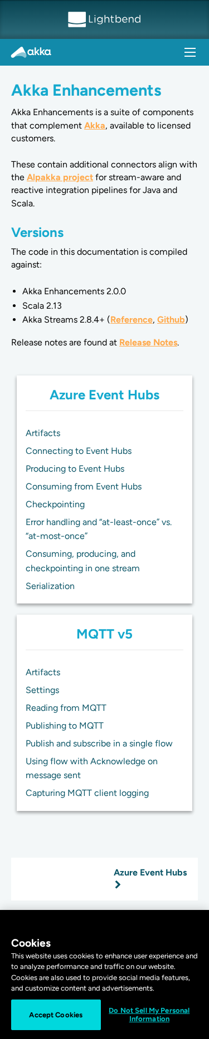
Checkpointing (55, 504)
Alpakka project (60, 177)
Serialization (50, 586)
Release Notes (148, 342)
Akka (94, 125)
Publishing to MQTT (65, 725)
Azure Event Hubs (104, 395)
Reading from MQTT (66, 707)
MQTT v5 (104, 634)
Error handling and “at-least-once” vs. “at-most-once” (99, 529)
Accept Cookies (55, 1015)
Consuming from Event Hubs (84, 486)
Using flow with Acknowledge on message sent (92, 768)
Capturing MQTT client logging (87, 793)
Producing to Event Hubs (75, 468)
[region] (104, 974)
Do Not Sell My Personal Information (149, 1014)
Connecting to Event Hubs (79, 451)
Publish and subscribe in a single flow (99, 743)
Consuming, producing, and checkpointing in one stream (83, 560)
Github (171, 319)
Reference (131, 319)
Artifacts (43, 433)
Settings (42, 690)
